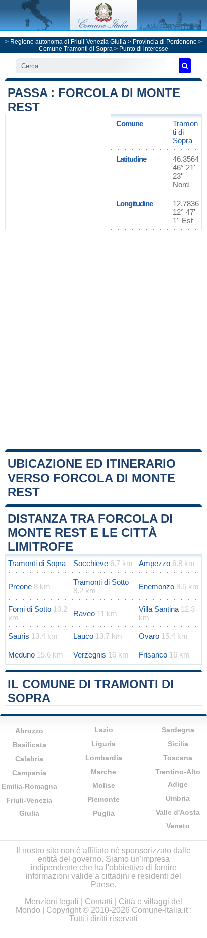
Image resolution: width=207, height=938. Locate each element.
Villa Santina (159, 609)
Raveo (84, 613)
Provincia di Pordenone (165, 41)
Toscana (177, 758)
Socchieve (90, 563)
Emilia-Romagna (29, 786)
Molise (103, 785)
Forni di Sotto (29, 609)
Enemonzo (156, 586)
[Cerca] (185, 65)
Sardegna (178, 730)
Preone (20, 586)
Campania (29, 773)
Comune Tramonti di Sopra (76, 48)
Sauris (18, 636)
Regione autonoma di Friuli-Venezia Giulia (68, 41)
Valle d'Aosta (178, 812)
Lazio (103, 730)
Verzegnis (89, 654)
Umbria (178, 798)
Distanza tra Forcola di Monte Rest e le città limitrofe (90, 532)
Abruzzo (29, 731)
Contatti (99, 901)
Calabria (29, 759)
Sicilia (178, 744)
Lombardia (103, 758)
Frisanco (153, 654)
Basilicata (29, 745)
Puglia (104, 813)
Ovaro (149, 636)
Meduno (21, 654)
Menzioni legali (52, 901)
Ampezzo (154, 563)
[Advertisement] (103, 338)
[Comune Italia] (103, 27)
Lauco (83, 636)
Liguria (103, 744)
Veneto (178, 826)
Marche (103, 772)
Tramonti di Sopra (37, 563)
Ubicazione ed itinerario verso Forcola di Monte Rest (92, 478)
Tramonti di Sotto (101, 582)
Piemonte (103, 799)
